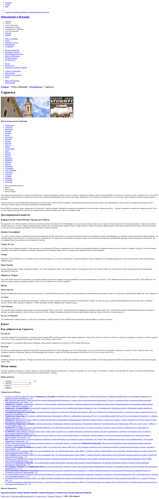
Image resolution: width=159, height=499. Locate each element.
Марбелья (8, 160)
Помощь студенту (11, 43)
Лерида (8, 153)
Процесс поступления (13, 75)
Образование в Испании (14, 54)
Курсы (7, 64)
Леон (7, 151)
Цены (7, 77)
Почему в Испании (12, 50)
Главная (8, 21)
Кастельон (9, 137)
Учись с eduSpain (11, 39)
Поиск (7, 385)
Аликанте (8, 127)
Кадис (7, 135)
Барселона (9, 129)
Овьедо (8, 164)
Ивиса (7, 147)
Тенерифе (8, 180)
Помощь (8, 33)
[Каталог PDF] (61, 117)
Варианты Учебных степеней (16, 67)
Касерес (8, 133)
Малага (8, 156)
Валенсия (8, 182)
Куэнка (7, 141)
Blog (7, 6)
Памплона (9, 166)
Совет (7, 41)
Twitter (7, 5)
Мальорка (8, 158)
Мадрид (8, 155)
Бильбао (8, 131)
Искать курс (9, 65)
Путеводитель (10, 60)
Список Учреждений (13, 71)
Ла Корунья (9, 125)
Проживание (10, 44)
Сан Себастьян (10, 170)
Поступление (10, 73)
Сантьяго (8, 174)
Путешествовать (11, 58)
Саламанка (9, 168)
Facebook (8, 3)
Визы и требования (12, 56)
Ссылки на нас (41, 496)
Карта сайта (5, 496)
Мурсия (8, 162)
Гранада (8, 145)
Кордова (8, 139)
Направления (10, 83)
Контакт (8, 35)
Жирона (8, 143)
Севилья (8, 178)
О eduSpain (9, 46)
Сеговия (8, 176)
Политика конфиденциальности (23, 496)
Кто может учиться (12, 52)
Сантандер (9, 172)
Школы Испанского (12, 81)
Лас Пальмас (10, 149)
